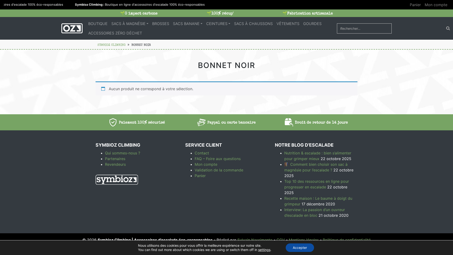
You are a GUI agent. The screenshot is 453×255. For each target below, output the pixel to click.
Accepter (300, 248)
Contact (202, 153)
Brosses (160, 23)
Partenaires (115, 158)
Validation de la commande (219, 170)
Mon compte (436, 4)
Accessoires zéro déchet (115, 33)
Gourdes (312, 23)
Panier (415, 4)
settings (264, 250)
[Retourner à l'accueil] (72, 28)
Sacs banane (186, 23)
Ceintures (216, 23)
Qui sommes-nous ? (122, 153)
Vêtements (288, 23)
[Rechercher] (448, 28)
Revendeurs (115, 164)
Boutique (98, 23)
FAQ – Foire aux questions (218, 158)
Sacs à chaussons (253, 23)
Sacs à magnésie (128, 23)
